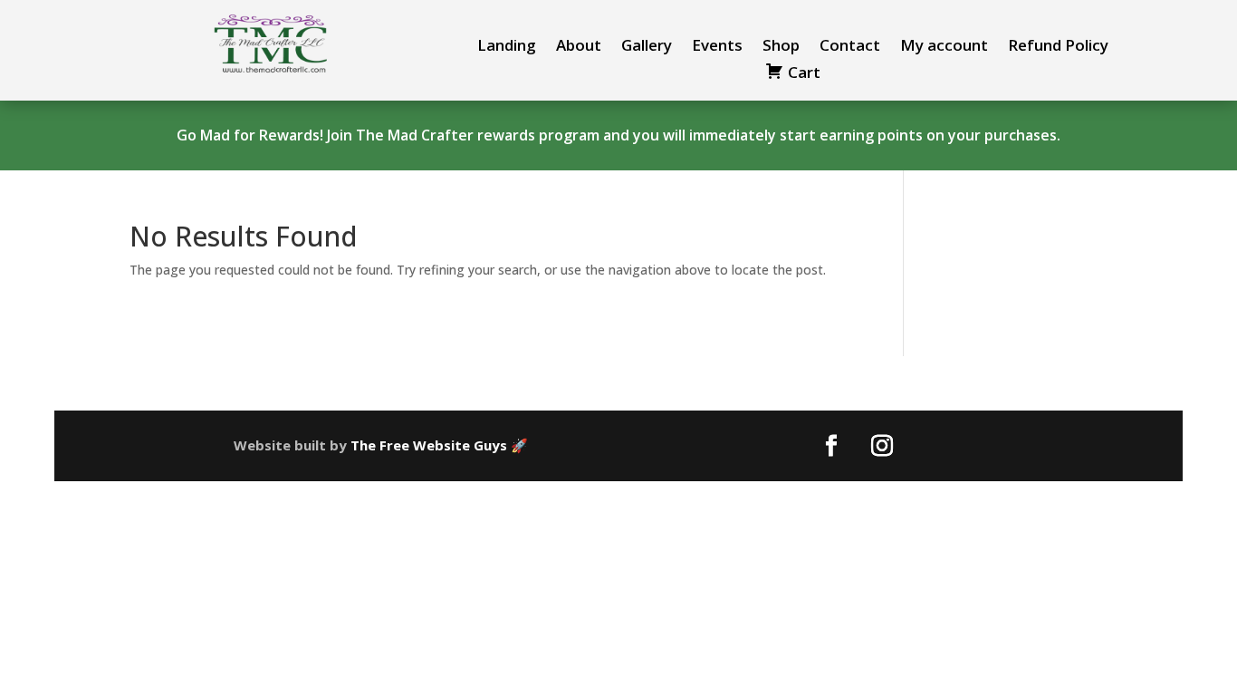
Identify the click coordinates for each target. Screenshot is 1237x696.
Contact (850, 47)
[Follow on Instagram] (882, 446)
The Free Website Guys (428, 445)
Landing (506, 47)
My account (944, 47)
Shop (781, 47)
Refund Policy (1058, 47)
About (578, 47)
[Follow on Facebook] (831, 446)
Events (717, 47)
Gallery (646, 47)
